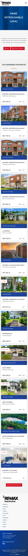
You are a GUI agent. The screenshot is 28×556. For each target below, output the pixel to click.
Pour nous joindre (17, 48)
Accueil (7, 48)
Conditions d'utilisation (15, 551)
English (4, 526)
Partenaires (5, 513)
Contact (5, 524)
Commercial (5, 506)
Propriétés (5, 504)
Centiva (17, 554)
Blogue (4, 522)
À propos (5, 511)
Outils (4, 515)
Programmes (5, 517)
